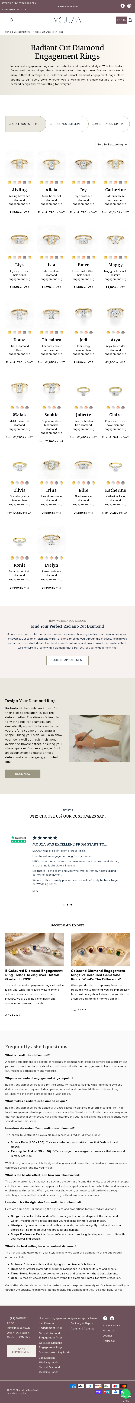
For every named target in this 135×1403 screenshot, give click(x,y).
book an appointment (67, 660)
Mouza (19, 1390)
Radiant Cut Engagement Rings (48, 32)
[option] (67, 864)
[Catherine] (115, 164)
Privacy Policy (111, 1325)
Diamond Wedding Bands (54, 1352)
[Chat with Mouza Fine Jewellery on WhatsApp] (126, 1394)
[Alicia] (51, 164)
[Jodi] (83, 314)
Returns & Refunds (82, 1328)
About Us (109, 1330)
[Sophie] (51, 389)
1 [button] (63, 904)
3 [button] (71, 904)
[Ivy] (83, 164)
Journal (107, 1335)
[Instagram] (129, 6)
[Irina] (51, 465)
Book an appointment (84, 1318)
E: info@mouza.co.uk (14, 9)
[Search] (13, 20)
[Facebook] (122, 6)
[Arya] (115, 314)
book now (22, 774)
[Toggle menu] (5, 20)
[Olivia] (19, 465)
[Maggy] (115, 239)
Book (121, 20)
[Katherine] (115, 465)
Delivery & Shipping (83, 1323)
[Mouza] (67, 20)
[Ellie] (83, 465)
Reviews (6, 3)
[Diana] (19, 314)
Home (8, 32)
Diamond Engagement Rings (57, 1318)
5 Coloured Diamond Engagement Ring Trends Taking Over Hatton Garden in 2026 (34, 975)
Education (109, 1341)
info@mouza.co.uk (18, 1327)
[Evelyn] (51, 540)
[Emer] (83, 239)
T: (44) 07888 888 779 (23, 3)
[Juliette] (83, 389)
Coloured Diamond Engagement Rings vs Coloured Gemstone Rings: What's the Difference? (98, 975)
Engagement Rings (22, 32)
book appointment (21, 1351)
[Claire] (115, 389)
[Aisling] (19, 164)
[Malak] (19, 389)
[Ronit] (19, 540)
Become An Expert (67, 925)
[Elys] (19, 239)
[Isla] (51, 239)
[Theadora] (51, 314)
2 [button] (67, 905)
